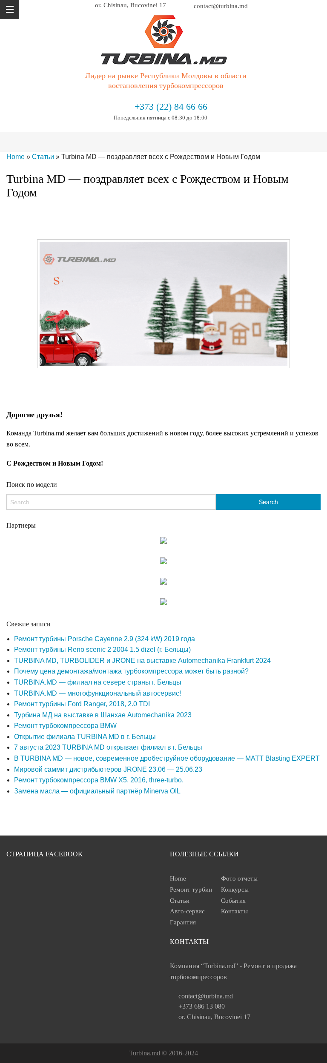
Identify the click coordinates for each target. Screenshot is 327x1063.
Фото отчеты (239, 878)
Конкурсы (235, 889)
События (233, 900)
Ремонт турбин (191, 889)
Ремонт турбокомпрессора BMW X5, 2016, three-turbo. (99, 780)
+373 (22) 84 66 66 (171, 106)
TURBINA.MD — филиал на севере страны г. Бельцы (97, 682)
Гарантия (183, 922)
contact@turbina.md (205, 996)
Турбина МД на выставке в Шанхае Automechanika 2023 (103, 715)
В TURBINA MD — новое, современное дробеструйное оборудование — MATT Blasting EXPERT (167, 758)
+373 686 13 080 (201, 1006)
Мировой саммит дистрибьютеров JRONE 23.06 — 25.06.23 (108, 769)
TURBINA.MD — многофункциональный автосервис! (97, 693)
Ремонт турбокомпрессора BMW (65, 725)
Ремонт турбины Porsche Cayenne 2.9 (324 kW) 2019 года (104, 638)
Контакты (234, 911)
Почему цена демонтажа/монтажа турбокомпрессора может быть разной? (131, 671)
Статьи (43, 156)
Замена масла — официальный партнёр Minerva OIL (97, 791)
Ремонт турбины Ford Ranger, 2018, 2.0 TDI (82, 704)
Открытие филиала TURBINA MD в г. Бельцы (85, 736)
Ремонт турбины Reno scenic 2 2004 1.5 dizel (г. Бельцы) (102, 649)
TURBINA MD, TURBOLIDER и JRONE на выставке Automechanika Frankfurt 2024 (142, 660)
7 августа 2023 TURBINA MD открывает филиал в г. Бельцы (108, 747)
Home (15, 156)
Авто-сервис (187, 911)
